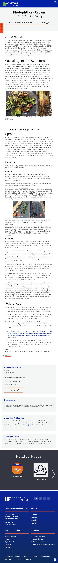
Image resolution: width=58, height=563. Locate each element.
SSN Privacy (28, 559)
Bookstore (34, 517)
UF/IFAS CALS (9, 542)
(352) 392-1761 (10, 524)
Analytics (18, 559)
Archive (35, 556)
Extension (8, 547)
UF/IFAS (7, 539)
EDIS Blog (34, 514)
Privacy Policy (8, 559)
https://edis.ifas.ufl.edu (31, 425)
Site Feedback (9, 522)
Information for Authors (39, 536)
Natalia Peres (15, 385)
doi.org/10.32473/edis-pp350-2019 (15, 378)
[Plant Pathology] (41, 470)
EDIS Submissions (37, 539)
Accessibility (35, 520)
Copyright (34, 523)
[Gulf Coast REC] (17, 468)
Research (8, 544)
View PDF (15, 390)
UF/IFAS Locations (11, 536)
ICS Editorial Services (38, 542)
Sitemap (26, 556)
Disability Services (46, 556)
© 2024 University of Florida (12, 556)
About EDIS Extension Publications (43, 544)
